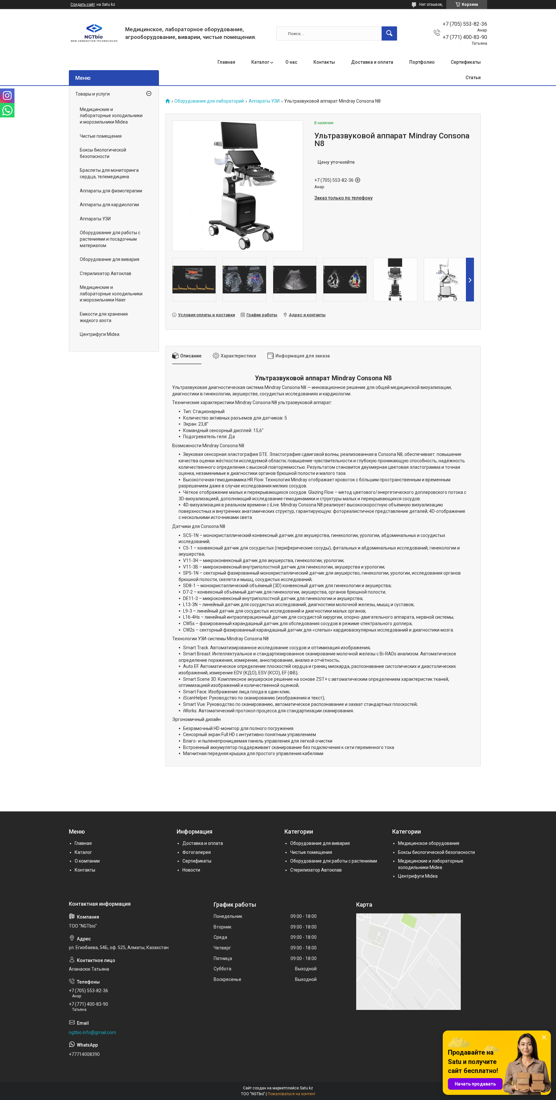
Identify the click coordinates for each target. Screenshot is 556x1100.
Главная (226, 62)
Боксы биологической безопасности (103, 153)
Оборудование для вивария (109, 259)
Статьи (473, 77)
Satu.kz (306, 1088)
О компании (87, 861)
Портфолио (422, 62)
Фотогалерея (196, 852)
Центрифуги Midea (99, 334)
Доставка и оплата (372, 62)
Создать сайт (82, 4)
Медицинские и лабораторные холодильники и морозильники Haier (111, 293)
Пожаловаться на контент (291, 1094)
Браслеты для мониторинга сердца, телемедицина (109, 173)
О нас (291, 62)
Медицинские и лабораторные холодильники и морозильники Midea (111, 116)
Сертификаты (466, 62)
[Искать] (389, 33)
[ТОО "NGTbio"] (94, 33)
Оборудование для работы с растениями (333, 861)
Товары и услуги (92, 94)
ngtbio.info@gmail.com (92, 1032)
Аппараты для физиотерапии (111, 190)
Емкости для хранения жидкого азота (104, 317)
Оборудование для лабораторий (209, 101)
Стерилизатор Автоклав (105, 273)
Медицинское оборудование (428, 843)
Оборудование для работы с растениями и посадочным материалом (110, 239)
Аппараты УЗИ (264, 101)
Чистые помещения (101, 136)
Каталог (260, 62)
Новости (191, 870)
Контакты (324, 62)
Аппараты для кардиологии (109, 204)
